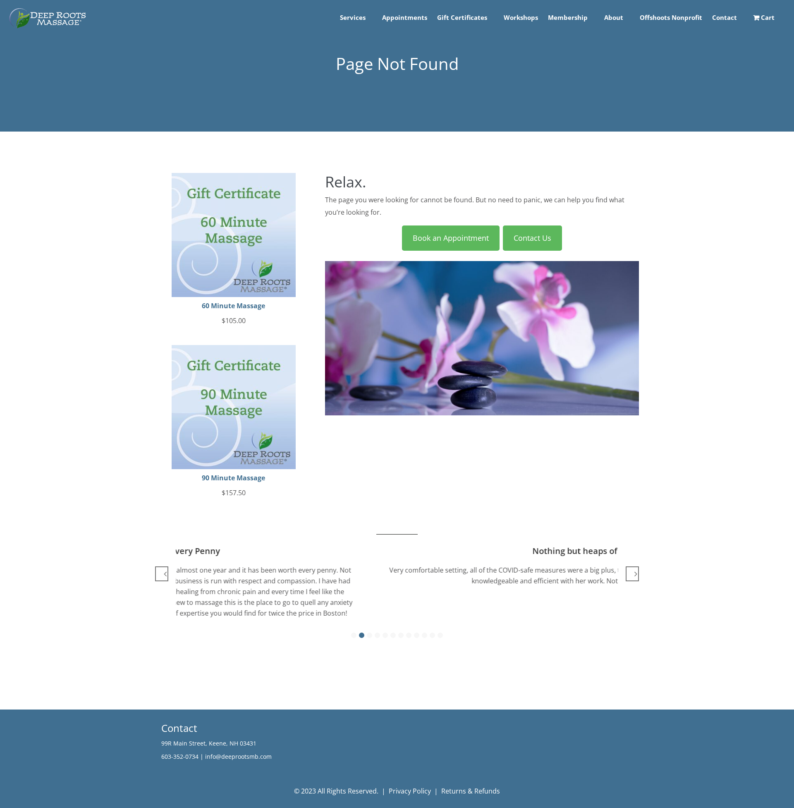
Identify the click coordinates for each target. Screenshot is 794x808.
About (613, 17)
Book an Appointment (451, 238)
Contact (724, 17)
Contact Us (532, 238)
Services (353, 17)
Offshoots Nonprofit (671, 17)
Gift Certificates (462, 17)
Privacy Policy (410, 791)
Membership (568, 17)
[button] (353, 635)
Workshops (521, 17)
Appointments (404, 17)
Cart (767, 17)
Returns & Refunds (470, 791)
